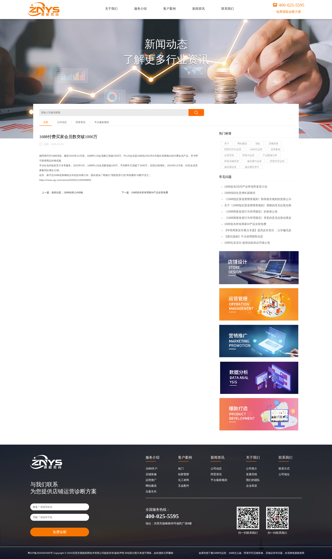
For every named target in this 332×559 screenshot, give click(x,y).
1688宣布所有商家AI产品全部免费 (245, 224)
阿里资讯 (80, 122)
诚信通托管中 (252, 167)
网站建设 (242, 143)
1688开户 (151, 468)
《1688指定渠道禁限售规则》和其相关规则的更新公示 (257, 199)
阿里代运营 (248, 155)
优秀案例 (275, 149)
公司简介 (251, 468)
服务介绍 (152, 457)
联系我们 (285, 457)
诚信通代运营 (254, 161)
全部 (45, 122)
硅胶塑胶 (183, 474)
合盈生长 (151, 491)
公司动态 (62, 122)
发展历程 (251, 474)
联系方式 (284, 468)
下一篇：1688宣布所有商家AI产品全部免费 (145, 192)
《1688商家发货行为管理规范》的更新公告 (251, 211)
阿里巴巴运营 (277, 161)
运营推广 (151, 480)
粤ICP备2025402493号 (40, 553)
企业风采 (251, 485)
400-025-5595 (291, 5)
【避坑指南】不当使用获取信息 (243, 236)
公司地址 (284, 474)
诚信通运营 (230, 167)
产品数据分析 (270, 155)
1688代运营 (256, 149)
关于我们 (253, 457)
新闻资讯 (217, 457)
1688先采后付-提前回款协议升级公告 (247, 242)
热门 (181, 468)
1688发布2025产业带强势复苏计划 (245, 186)
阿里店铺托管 (231, 161)
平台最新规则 (101, 122)
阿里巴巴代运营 (232, 149)
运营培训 (229, 155)
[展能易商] (43, 9)
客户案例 (185, 457)
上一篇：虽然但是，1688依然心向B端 (62, 192)
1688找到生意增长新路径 (239, 192)
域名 (257, 143)
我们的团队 (253, 480)
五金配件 (183, 485)
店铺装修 (273, 143)
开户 (226, 143)
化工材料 (183, 480)
